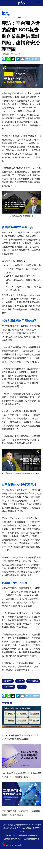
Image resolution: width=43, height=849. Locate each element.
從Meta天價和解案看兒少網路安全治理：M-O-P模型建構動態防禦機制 (21, 737)
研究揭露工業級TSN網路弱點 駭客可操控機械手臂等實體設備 (21, 813)
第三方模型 (33, 681)
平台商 (21, 687)
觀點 (20, 17)
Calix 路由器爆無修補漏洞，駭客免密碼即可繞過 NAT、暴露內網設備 (21, 775)
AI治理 (20, 681)
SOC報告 (8, 681)
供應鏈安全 (8, 687)
